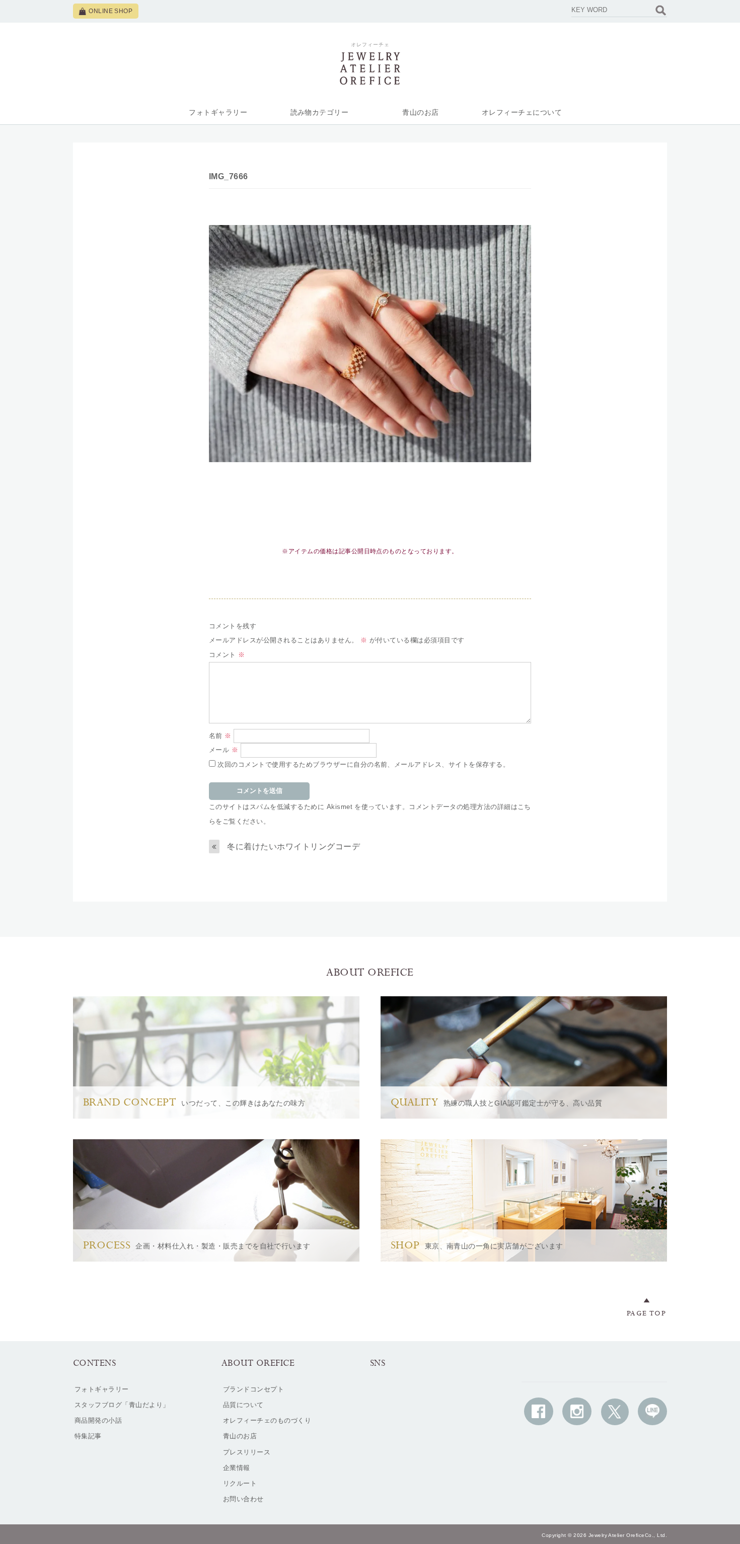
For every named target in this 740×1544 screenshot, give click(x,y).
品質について (243, 1405)
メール (223, 750)
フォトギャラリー (218, 112)
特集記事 (88, 1436)
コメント (227, 654)
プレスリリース (246, 1452)
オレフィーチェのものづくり (267, 1420)
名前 (220, 736)
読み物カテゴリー (319, 112)
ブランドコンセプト (253, 1389)
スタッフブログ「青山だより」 (122, 1405)
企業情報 (236, 1468)
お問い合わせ (243, 1499)
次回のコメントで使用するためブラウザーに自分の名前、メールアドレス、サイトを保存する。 (363, 764)
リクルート (240, 1483)
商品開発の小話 (98, 1420)
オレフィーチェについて (522, 112)
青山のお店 (420, 112)
